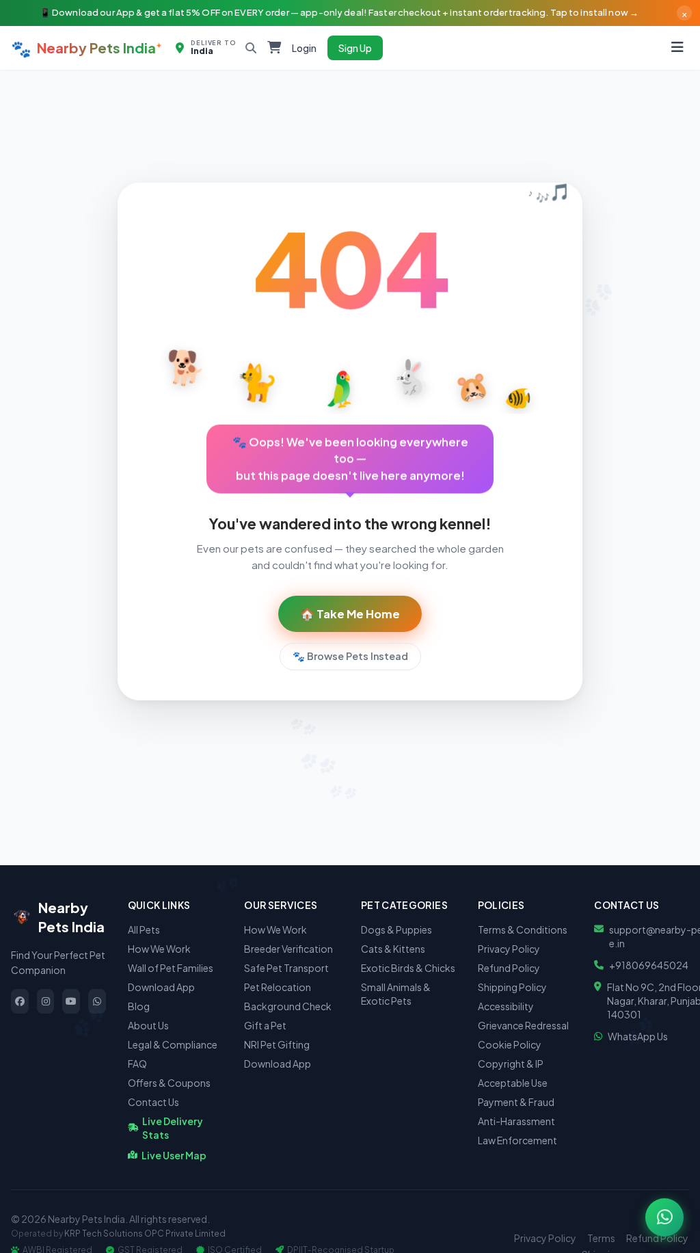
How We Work (159, 948)
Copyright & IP (510, 1063)
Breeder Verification (288, 948)
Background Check (288, 1006)
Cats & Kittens (393, 948)
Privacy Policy (509, 948)
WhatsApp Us (638, 1036)
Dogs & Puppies (396, 929)
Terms (601, 1238)
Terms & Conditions (522, 929)
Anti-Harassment (516, 1121)
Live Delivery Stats (172, 1128)
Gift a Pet (265, 1025)
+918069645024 (648, 965)
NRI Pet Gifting (277, 1044)
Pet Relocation (277, 987)
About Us (148, 1025)
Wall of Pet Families (170, 968)
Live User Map (174, 1155)
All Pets (144, 929)
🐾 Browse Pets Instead (350, 656)
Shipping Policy (512, 987)
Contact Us (153, 1102)
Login (304, 48)
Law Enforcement (517, 1140)
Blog (139, 1006)
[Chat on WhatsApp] (664, 1217)
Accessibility (506, 1006)
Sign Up (355, 48)
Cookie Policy (509, 1044)
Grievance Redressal (523, 1025)
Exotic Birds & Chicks (408, 968)
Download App (161, 987)
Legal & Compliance (172, 1044)
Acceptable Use (513, 1083)
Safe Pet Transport (286, 968)
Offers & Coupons (169, 1083)
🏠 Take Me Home (350, 614)
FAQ (137, 1063)
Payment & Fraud (516, 1102)
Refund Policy (509, 968)
